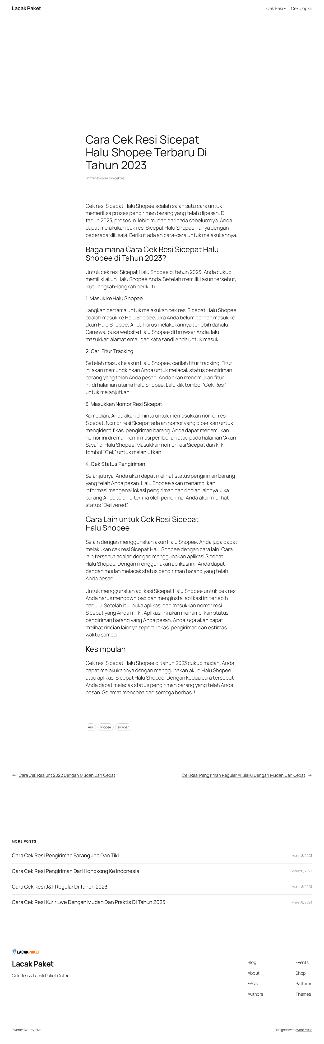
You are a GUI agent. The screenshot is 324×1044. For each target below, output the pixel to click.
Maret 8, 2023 (302, 855)
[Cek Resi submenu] (285, 8)
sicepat (123, 727)
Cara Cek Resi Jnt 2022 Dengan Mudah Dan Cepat (67, 775)
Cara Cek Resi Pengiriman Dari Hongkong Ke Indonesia (75, 871)
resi (91, 727)
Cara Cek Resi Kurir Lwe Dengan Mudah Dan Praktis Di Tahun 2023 (88, 902)
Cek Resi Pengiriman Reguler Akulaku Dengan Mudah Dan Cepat (243, 775)
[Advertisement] (162, 66)
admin (106, 178)
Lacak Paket (26, 8)
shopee (105, 727)
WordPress (304, 1029)
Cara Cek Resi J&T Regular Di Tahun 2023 (59, 887)
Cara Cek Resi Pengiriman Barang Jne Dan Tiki (65, 855)
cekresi (119, 178)
